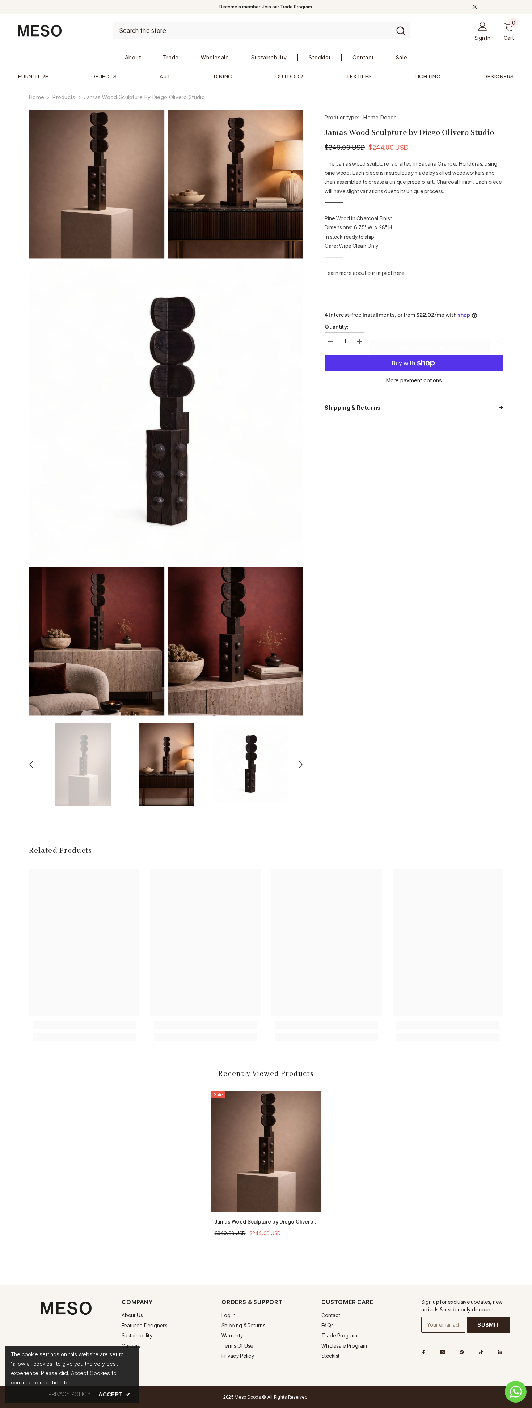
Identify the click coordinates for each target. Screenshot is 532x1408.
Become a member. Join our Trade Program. (266, 6)
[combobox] (252, 30)
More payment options (414, 380)
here (398, 273)
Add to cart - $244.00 (428, 348)
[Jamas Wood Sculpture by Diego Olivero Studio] (266, 1152)
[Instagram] (442, 1352)
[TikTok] (481, 1352)
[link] (84, 1025)
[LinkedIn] (500, 1352)
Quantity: (336, 326)
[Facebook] (423, 1352)
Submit (488, 1325)
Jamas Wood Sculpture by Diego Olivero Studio (264, 1222)
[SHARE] (496, 341)
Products (63, 97)
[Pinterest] (462, 1352)
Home (36, 97)
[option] (83, 764)
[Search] (261, 30)
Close (475, 7)
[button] (31, 764)
